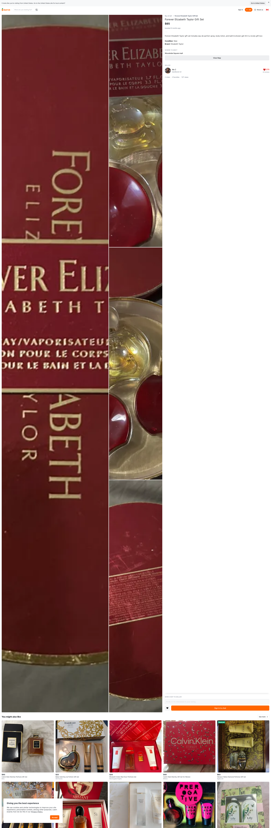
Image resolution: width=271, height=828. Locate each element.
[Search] (36, 9)
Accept (55, 817)
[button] (263, 717)
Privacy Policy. (37, 812)
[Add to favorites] (167, 708)
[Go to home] (6, 9)
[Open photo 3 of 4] (135, 363)
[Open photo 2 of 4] (135, 131)
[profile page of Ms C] (168, 71)
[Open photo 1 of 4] (55, 363)
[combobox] (24, 10)
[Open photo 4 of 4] (135, 596)
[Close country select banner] (268, 2)
